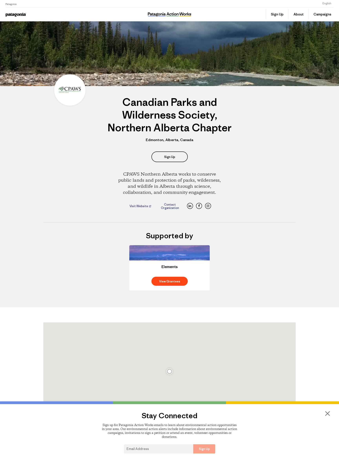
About (298, 14)
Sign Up (277, 14)
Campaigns (322, 14)
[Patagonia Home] (45, 14)
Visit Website (139, 206)
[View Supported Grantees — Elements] (169, 268)
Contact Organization (170, 206)
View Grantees (169, 281)
